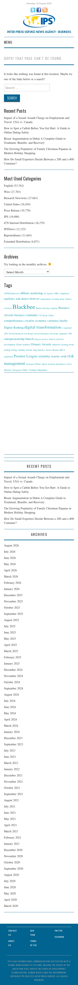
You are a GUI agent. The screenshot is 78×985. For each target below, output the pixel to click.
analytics (9, 298)
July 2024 (9, 701)
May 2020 (10, 893)
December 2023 (13, 738)
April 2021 (10, 825)
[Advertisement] (39, 415)
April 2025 (10, 645)
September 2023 (13, 744)
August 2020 (11, 875)
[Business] (39, 20)
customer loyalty (57, 320)
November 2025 (13, 601)
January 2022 (12, 769)
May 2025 (10, 639)
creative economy (35, 320)
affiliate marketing (31, 293)
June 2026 (10, 558)
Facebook (59, 936)
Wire (7, 192)
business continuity (26, 315)
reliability (44, 356)
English (8, 185)
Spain (44, 364)
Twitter (58, 930)
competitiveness (14, 320)
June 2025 (10, 632)
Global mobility (23, 344)
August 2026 (11, 545)
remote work (59, 356)
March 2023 (11, 763)
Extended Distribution (17, 241)
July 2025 (9, 626)
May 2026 (10, 564)
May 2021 (10, 819)
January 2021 (12, 844)
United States (12, 204)
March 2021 (11, 831)
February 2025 (12, 657)
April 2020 (10, 900)
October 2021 (12, 788)
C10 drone (43, 315)
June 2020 (10, 887)
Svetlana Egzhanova (57, 364)
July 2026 (9, 552)
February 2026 (12, 583)
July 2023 (9, 750)
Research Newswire (15, 198)
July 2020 (9, 881)
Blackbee (23, 306)
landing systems (25, 349)
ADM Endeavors (11, 293)
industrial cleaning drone (63, 344)
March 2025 (11, 651)
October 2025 (12, 607)
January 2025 (12, 663)
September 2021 (13, 794)
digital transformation (42, 327)
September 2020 (13, 868)
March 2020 (11, 906)
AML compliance (61, 293)
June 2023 (10, 757)
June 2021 (10, 813)
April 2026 (10, 570)
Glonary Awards (41, 344)
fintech (29, 339)
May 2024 (10, 713)
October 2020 (12, 862)
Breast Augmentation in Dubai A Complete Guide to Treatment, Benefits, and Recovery (35, 141)
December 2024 (13, 670)
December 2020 (13, 850)
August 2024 (11, 694)
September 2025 (13, 614)
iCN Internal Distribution (19, 223)
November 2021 (13, 781)
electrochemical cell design (21, 333)
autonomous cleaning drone (52, 298)
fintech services (41, 339)
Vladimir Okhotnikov (37, 370)
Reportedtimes (12, 235)
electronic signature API (61, 333)
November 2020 (13, 856)
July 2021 (9, 806)
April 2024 (10, 719)
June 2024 (10, 707)
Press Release (12, 210)
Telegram (16, 370)
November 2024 (13, 676)
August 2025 (11, 620)
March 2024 (11, 726)
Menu (8, 42)
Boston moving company (47, 308)
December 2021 (13, 775)
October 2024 (12, 682)
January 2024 (12, 732)
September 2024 (13, 688)
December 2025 (13, 595)
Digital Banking (14, 327)
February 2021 (12, 837)
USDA (25, 370)
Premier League (25, 355)
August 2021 (11, 800)
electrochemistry (41, 333)
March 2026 (11, 576)
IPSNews (9, 229)
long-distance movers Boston (46, 349)
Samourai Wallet (33, 364)
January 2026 (12, 589)
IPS (6, 217)
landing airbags (10, 349)
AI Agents (48, 293)
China (51, 315)
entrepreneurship (14, 339)
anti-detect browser (28, 298)
